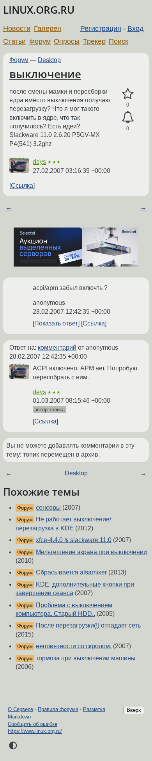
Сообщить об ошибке (32, 724)
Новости (16, 28)
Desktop (49, 60)
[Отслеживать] (127, 117)
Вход (135, 28)
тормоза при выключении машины (86, 658)
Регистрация (100, 28)
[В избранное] (127, 94)
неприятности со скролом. (73, 646)
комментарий (57, 347)
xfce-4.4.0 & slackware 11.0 (73, 540)
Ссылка (22, 185)
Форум (40, 41)
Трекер (94, 41)
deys (39, 161)
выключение (45, 73)
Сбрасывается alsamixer (71, 572)
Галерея (47, 28)
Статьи (14, 41)
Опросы (67, 41)
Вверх (134, 710)
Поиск (118, 41)
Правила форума (58, 709)
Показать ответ (56, 323)
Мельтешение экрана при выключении (91, 552)
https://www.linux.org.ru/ (35, 731)
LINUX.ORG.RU (38, 10)
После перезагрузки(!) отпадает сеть (88, 625)
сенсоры (48, 507)
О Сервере (20, 709)
